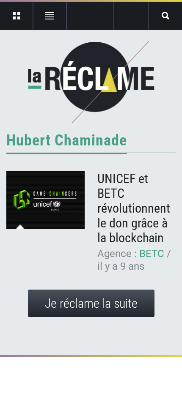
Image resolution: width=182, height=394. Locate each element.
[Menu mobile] (16, 16)
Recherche (165, 16)
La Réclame (91, 82)
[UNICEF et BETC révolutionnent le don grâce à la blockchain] (45, 200)
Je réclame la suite (91, 303)
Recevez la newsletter (131, 16)
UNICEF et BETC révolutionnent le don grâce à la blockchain (133, 208)
